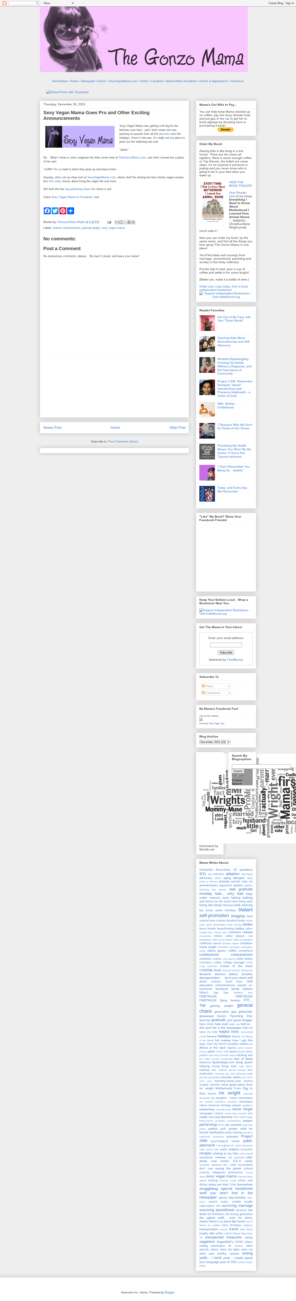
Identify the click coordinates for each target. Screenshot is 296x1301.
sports (223, 1197)
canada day (205, 932)
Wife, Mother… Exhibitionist (227, 405)
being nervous (224, 905)
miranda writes (230, 1077)
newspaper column (211, 1113)
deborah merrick (231, 970)
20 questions (243, 869)
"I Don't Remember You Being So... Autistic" (233, 468)
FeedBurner (235, 659)
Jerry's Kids (222, 1051)
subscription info (210, 1205)
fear (226, 992)
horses (236, 1036)
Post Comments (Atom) (123, 441)
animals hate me (242, 881)
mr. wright (230, 1093)
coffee (232, 950)
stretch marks (219, 1201)
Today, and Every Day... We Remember (233, 489)
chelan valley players (229, 936)
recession (247, 1149)
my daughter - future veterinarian (232, 1098)
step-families (237, 1197)
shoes (242, 1180)
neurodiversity (223, 1109)
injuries (231, 1047)
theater (203, 1221)
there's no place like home (227, 1221)
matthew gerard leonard (232, 1070)
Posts (209, 686)
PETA (221, 1125)
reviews (220, 1157)
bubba (239, 928)
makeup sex (207, 1070)
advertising (247, 874)
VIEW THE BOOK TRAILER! (240, 183)
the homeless (215, 1214)
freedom (235, 1000)
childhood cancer (210, 943)
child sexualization (243, 939)
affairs (218, 878)
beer (235, 901)
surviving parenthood (216, 1210)
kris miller (204, 1059)
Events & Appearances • (214, 81)
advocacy (205, 878)
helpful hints (229, 1032)
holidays (224, 1036)
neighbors (247, 1105)
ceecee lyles (220, 932)
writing (247, 1253)
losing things (220, 1066)
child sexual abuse (222, 939)
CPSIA (249, 962)
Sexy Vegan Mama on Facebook (72, 197)
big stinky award (211, 910)
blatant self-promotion (66, 227)
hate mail (221, 1024)
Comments (212, 693)
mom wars (205, 1081)
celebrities (234, 932)
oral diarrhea (223, 1117)
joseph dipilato (245, 1051)
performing (208, 1125)
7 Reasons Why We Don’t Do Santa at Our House (234, 426)
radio (202, 1149)
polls (223, 1128)
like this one (51, 181)
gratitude (218, 1020)
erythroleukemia (225, 985)
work (212, 1253)
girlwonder (245, 1011)
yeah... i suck (210, 1258)
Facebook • (158, 81)
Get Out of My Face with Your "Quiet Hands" (234, 318)
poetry (202, 1129)
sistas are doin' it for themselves (230, 1184)
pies (227, 1124)
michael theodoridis (209, 1077)
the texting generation (239, 1214)
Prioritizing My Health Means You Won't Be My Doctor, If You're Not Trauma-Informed (234, 451)
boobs (241, 920)
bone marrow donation (223, 920)
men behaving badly (241, 1073)
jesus (233, 1051)
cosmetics (205, 962)
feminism (238, 992)
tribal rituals (246, 1229)
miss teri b (247, 1077)
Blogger (169, 1292)
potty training (233, 1132)
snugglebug (208, 1189)
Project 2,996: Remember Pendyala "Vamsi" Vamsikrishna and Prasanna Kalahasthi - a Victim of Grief (235, 389)
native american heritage (215, 1105)
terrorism (241, 1210)
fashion (248, 989)
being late (206, 905)
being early (246, 901)
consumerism (242, 955)
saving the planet (228, 1168)
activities (218, 874)
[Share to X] (125, 222)
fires (250, 992)
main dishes (246, 1066)
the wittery (245, 1217)
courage (238, 962)
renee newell (246, 1153)
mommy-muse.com (228, 1081)
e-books (216, 981)
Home (115, 427)
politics (213, 1128)
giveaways (206, 1016)
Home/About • (61, 81)
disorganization (209, 977)
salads (248, 1161)
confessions (209, 955)
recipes (205, 1153)
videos (248, 1241)
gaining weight (91, 227)
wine (202, 1253)
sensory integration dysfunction (221, 1172)
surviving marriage (237, 1206)
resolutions (206, 1157)
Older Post (177, 427)
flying (223, 1000)
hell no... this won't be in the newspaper (226, 1025)
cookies (217, 958)
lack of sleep (243, 1058)
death (217, 970)
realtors (234, 1149)
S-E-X (237, 1161)
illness (203, 1047)
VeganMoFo (225, 1241)
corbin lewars (244, 958)
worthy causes (228, 1253)
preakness (218, 1136)
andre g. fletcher (208, 881)
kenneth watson (228, 1055)
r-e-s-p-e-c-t (224, 1145)
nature (236, 1105)
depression (247, 970)
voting (203, 1245)
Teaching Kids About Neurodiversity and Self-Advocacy (233, 341)
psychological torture (225, 1141)
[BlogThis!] (121, 222)
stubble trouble (242, 1201)
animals (224, 881)
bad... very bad (229, 894)
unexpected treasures (223, 1237)
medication (206, 1073)
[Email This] (117, 222)
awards (222, 889)
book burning (234, 924)
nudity (203, 1117)
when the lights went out (236, 1249)
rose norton (220, 1161)
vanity (249, 1237)
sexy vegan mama (113, 227)
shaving (213, 1180)
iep (251, 1044)
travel (233, 1229)
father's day (208, 992)
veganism (207, 1242)
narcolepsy (246, 1101)
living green (244, 1062)
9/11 (202, 874)
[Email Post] (109, 222)
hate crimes (206, 1024)
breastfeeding (225, 928)
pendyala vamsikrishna (228, 1120)
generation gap (225, 1011)
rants (223, 1149)
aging (227, 878)
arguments (225, 885)
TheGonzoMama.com (132, 157)
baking (235, 897)
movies (212, 1093)
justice (203, 1055)
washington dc (221, 1245)
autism (238, 885)
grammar (204, 1020)
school (248, 1168)
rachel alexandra (244, 1145)
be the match (223, 901)
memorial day (222, 1073)
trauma (224, 1229)
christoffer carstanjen (229, 947)
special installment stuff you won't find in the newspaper (226, 1193)
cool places (229, 959)
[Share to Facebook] (129, 222)
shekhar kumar (228, 1180)
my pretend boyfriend (212, 1101)
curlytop (205, 970)
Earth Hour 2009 (239, 981)
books (248, 924)
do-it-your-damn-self (239, 977)
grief (230, 1020)
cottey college (223, 962)
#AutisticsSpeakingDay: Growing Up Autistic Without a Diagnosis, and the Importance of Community (234, 366)
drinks (203, 981)
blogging (238, 916)
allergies (239, 878)
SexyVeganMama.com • (124, 81)
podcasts (248, 1125)
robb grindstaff (236, 1157)
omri (211, 1117)
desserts (164, 133)
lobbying (204, 1066)
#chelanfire (206, 869)
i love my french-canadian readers (227, 1043)
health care (234, 1024)
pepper (248, 1120)
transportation (208, 1229)
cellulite (247, 932)
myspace (232, 1101)
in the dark (218, 1047)
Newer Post (52, 427)
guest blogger (243, 1020)
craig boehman (208, 966)
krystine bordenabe (222, 1059)
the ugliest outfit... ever (217, 1217)
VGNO (239, 1241)
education (206, 985)
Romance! (237, 81)
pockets (236, 1124)
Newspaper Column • (94, 81)
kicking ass (245, 1055)
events (241, 985)
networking (206, 1109)
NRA (250, 1113)
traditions (248, 1225)
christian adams (230, 943)
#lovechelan (223, 869)
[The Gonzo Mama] (201, 719)
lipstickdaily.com (223, 1062)
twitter (219, 1233)
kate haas (214, 1055)
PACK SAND (239, 1117)
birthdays (230, 910)
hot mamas (223, 1040)
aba (210, 874)
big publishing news (77, 189)
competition (245, 950)
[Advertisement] (114, 387)
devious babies (226, 974)
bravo (202, 928)
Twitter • (145, 81)
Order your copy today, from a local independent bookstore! (223, 288)
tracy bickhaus (231, 1225)
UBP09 (228, 1233)
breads (212, 928)
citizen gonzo (216, 950)
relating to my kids (225, 1153)
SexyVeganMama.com (101, 177)
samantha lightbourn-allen (213, 1165)
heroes (211, 1036)
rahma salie (212, 1149)
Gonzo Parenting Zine (235, 1016)
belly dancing (243, 905)
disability (247, 974)
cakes (249, 928)
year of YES (228, 1262)
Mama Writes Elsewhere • (182, 81)
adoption (232, 874)
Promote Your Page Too (211, 723)
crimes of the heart (236, 966)
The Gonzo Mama (208, 716)
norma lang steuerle (236, 1113)
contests (205, 958)
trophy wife (207, 1233)
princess (232, 1136)
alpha (250, 878)
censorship (205, 936)
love (234, 1066)
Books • (76, 81)
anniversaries (208, 885)
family (235, 989)
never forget (242, 1109)
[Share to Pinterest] (133, 222)
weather (239, 1246)
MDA (250, 1070)
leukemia (205, 1062)
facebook (222, 989)
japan (211, 1051)
